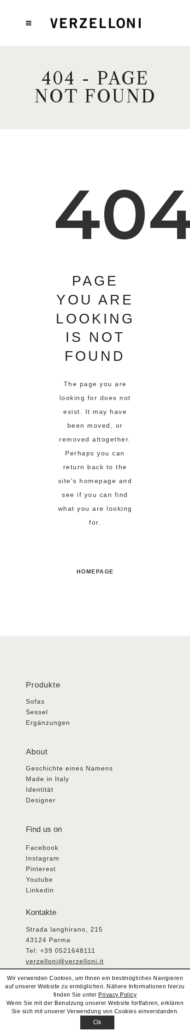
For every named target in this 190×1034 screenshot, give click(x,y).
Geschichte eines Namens (69, 768)
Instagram (42, 858)
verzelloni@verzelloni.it (65, 961)
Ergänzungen (48, 722)
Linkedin (40, 890)
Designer (41, 800)
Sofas (35, 701)
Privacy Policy (117, 995)
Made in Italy (47, 779)
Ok (97, 1022)
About (37, 751)
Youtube (39, 879)
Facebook (42, 847)
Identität (39, 789)
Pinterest (41, 869)
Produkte (43, 685)
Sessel (37, 712)
